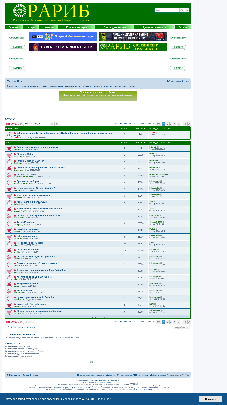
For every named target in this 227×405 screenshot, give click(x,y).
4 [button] (174, 123)
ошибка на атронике (28, 229)
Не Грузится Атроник (28, 283)
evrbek (17, 286)
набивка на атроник (27, 236)
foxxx (151, 208)
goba (151, 243)
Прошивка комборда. (28, 181)
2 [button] (167, 123)
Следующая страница (97, 317)
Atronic (10, 119)
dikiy (16, 279)
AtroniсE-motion (25, 222)
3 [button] (170, 123)
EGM (151, 304)
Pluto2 (152, 154)
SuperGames (155, 236)
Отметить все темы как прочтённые (130, 124)
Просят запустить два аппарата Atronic (37, 147)
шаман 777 (19, 231)
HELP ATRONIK (25, 290)
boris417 (153, 270)
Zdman (17, 259)
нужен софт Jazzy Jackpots (31, 304)
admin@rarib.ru (96, 382)
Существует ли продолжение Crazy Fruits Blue (41, 270)
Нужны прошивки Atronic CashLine (35, 297)
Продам (51, 138)
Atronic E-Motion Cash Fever (31, 161)
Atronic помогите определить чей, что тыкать (41, 167)
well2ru (17, 252)
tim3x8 (17, 306)
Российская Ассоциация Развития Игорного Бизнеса (97, 380)
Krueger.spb (154, 249)
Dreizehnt (18, 156)
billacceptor (154, 181)
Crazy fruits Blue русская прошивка (36, 256)
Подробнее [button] (104, 399)
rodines (17, 238)
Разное (183, 27)
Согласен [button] (210, 399)
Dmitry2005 (19, 300)
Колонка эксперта (76, 27)
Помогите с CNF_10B (28, 249)
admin (17, 138)
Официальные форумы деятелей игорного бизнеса (73, 388)
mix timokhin (20, 293)
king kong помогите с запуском (33, 195)
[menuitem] (20, 81)
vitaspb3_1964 (20, 211)
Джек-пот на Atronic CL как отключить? (38, 263)
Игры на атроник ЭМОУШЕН (32, 202)
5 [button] (178, 123)
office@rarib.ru (108, 382)
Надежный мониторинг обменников (78, 95)
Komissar (18, 197)
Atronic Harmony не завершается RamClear (39, 311)
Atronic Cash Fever (26, 174)
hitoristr (17, 149)
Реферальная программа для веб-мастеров (113, 95)
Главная (13, 27)
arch (151, 202)
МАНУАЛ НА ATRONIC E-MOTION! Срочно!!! (39, 208)
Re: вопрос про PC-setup (30, 243)
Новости (49, 27)
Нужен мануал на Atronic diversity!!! (36, 188)
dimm (16, 245)
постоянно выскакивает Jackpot (34, 277)
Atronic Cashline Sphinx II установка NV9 (38, 215)
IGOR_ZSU (19, 218)
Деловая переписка (154, 27)
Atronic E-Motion (25, 154)
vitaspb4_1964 (20, 225)
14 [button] (185, 123)
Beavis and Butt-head (23, 177)
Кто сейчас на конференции (20, 335)
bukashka (18, 204)
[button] (158, 124)
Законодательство (115, 27)
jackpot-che (154, 297)
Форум (31, 27)
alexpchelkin (19, 313)
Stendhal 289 (19, 190)
